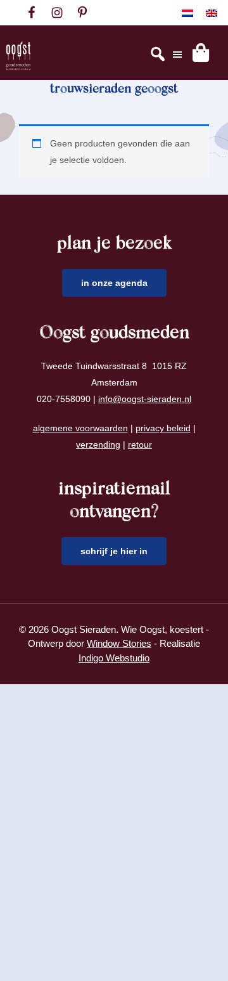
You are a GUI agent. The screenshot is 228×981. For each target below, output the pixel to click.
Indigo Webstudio (114, 658)
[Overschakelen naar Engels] (212, 13)
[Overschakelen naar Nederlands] (187, 13)
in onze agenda (114, 283)
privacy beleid (163, 428)
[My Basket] (201, 52)
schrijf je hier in (114, 551)
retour (140, 444)
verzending (98, 444)
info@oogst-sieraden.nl (144, 399)
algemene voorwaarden (80, 428)
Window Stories (119, 643)
